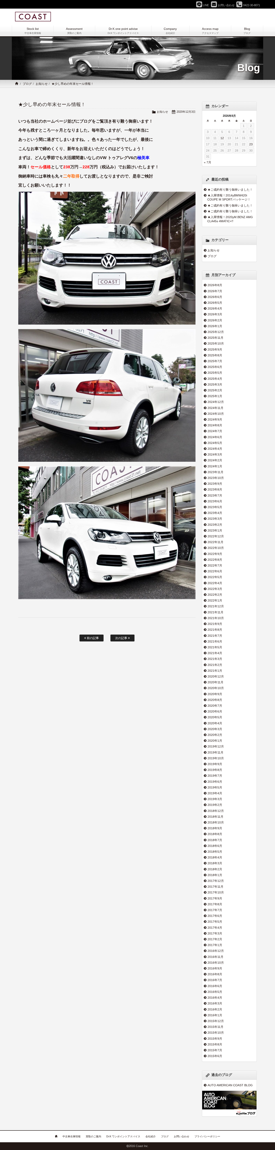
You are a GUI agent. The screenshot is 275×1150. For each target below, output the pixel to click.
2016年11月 (215, 957)
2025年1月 (215, 396)
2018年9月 (215, 828)
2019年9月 (215, 764)
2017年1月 (215, 945)
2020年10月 (216, 688)
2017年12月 (216, 881)
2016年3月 (215, 1003)
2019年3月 (215, 799)
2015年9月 (215, 1038)
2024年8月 (215, 425)
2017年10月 (216, 892)
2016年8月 (215, 974)
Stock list (32, 30)
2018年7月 (215, 840)
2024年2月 (215, 460)
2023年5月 (215, 507)
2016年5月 (215, 992)
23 (251, 144)
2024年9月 (215, 419)
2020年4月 (215, 723)
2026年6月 (215, 297)
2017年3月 (215, 933)
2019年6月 (215, 781)
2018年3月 (215, 863)
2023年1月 (215, 530)
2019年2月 (215, 805)
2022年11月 (215, 542)
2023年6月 (215, 501)
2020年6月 (215, 711)
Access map (210, 30)
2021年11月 (215, 612)
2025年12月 (216, 332)
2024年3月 (215, 454)
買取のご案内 (93, 1136)
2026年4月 (215, 308)
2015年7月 (215, 1050)
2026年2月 (215, 320)
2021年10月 (216, 618)
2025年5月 (215, 372)
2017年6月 (215, 916)
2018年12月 (216, 811)
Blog (247, 30)
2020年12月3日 (186, 111)
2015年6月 (215, 1056)
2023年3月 (215, 518)
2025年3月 (215, 384)
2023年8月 (215, 489)
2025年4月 (215, 378)
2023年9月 (215, 483)
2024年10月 (216, 413)
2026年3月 (215, 314)
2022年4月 (215, 583)
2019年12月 (216, 746)
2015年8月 (215, 1044)
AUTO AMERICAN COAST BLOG (230, 1085)
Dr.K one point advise (123, 30)
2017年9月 (215, 898)
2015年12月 (216, 1021)
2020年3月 (215, 729)
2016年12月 (216, 951)
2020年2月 (215, 735)
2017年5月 (215, 921)
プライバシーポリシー (207, 1136)
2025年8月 (215, 355)
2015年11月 (215, 1026)
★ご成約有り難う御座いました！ (230, 189)
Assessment (74, 30)
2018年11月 (215, 816)
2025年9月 (215, 349)
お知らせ (42, 83)
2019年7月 (215, 775)
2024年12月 (216, 402)
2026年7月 (215, 291)
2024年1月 (215, 466)
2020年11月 (215, 682)
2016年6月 (215, 986)
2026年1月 (215, 326)
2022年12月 (216, 536)
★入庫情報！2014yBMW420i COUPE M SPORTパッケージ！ (229, 197)
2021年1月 (215, 670)
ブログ (27, 83)
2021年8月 (215, 629)
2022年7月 (215, 565)
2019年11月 (215, 752)
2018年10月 (216, 822)
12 (222, 138)
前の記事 (92, 638)
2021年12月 (216, 606)
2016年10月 (216, 962)
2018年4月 (215, 857)
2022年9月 (215, 554)
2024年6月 (215, 437)
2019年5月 (215, 787)
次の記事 (121, 638)
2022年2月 (215, 594)
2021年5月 (215, 647)
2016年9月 (215, 968)
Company (170, 30)
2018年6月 (215, 846)
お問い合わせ (181, 1136)
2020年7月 (215, 705)
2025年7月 (215, 361)
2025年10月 (216, 343)
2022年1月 (215, 600)
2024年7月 (215, 431)
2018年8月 (215, 834)
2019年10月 (216, 758)
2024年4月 (215, 448)
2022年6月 (215, 571)
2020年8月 (215, 700)
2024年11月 (215, 408)
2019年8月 (215, 770)
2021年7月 (215, 635)
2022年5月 (215, 577)
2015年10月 (216, 1032)
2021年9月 (215, 624)
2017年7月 (215, 910)
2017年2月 (215, 939)
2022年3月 (215, 589)
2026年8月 (215, 285)
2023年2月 (215, 524)
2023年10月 (216, 478)
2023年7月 (215, 495)
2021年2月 (215, 665)
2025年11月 (215, 337)
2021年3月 (215, 659)
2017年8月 (215, 904)
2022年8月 (215, 559)
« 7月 (207, 162)
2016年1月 (215, 1015)
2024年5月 (215, 443)
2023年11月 (215, 472)
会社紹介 (150, 1136)
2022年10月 (216, 548)
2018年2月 (215, 869)
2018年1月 (215, 875)
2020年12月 (216, 676)
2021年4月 (215, 653)
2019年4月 (215, 793)
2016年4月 (215, 997)
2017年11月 (215, 886)
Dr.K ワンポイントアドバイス (123, 1136)
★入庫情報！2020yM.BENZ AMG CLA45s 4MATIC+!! (230, 219)
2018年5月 (215, 851)
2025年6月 (215, 367)
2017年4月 (215, 927)
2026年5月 (215, 302)
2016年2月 (215, 1009)
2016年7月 (215, 980)
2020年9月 (215, 694)
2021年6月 (215, 641)
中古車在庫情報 (72, 1136)
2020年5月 (215, 717)
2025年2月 (215, 390)
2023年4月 (215, 513)
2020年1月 (215, 740)
